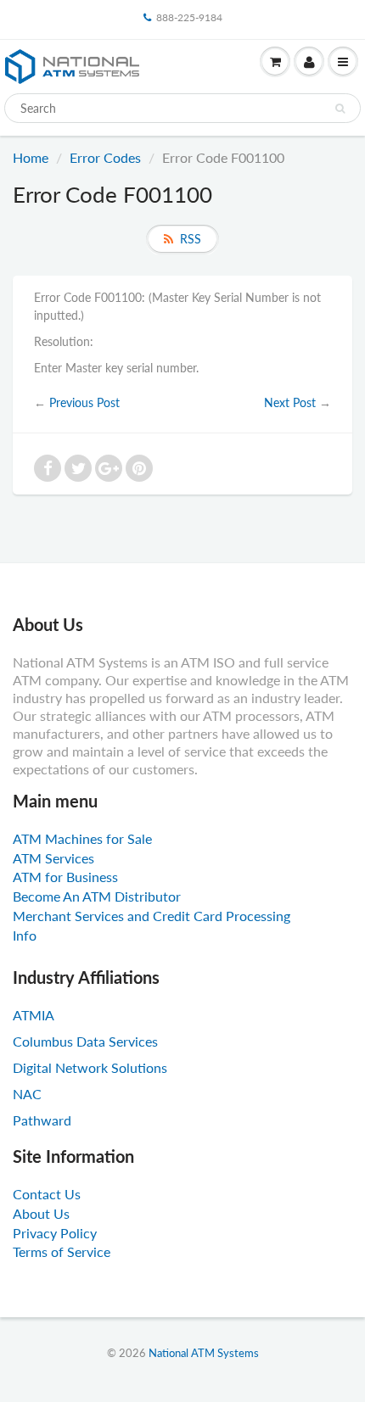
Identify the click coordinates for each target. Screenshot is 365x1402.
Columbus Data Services (85, 1041)
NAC (27, 1094)
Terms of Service (61, 1251)
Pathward (42, 1120)
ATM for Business (65, 877)
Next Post (290, 402)
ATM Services (53, 858)
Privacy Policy (55, 1233)
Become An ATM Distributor (97, 896)
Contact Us (47, 1194)
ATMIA (33, 1015)
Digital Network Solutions (90, 1067)
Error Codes (105, 157)
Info (24, 935)
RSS (190, 239)
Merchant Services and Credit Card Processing (151, 916)
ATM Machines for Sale (82, 838)
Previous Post (84, 402)
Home (30, 157)
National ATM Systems (204, 1353)
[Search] (339, 108)
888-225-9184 (189, 17)
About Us (41, 1213)
